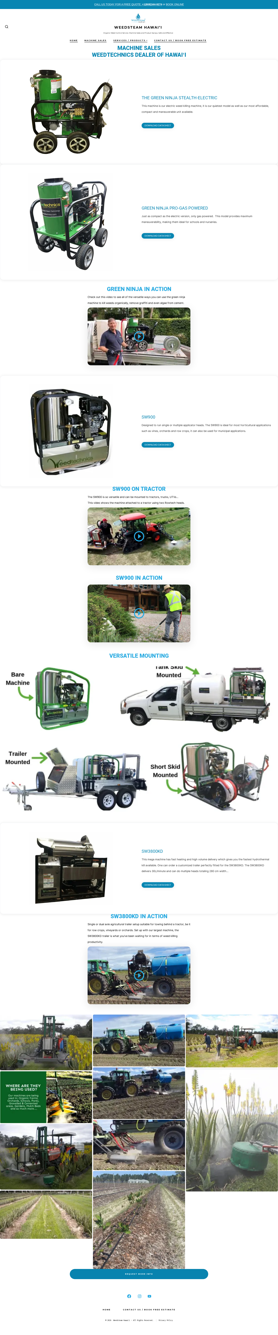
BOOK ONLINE (175, 4)
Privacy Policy (166, 1320)
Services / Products (129, 40)
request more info (139, 1274)
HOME (74, 40)
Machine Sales (95, 40)
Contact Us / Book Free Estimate (180, 40)
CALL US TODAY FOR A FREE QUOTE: (128, 4)
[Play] (139, 336)
